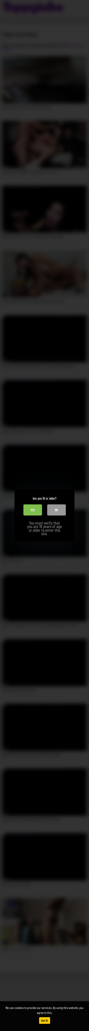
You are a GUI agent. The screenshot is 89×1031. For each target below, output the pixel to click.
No (56, 510)
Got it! (44, 1020)
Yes (32, 510)
